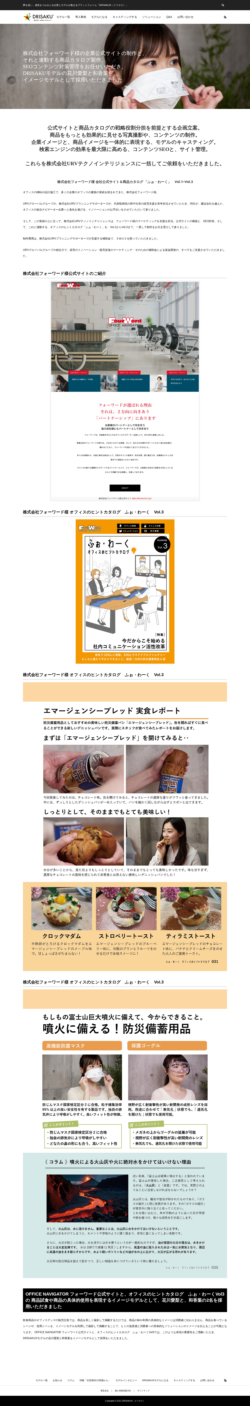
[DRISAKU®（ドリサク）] (38, 17)
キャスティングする (125, 16)
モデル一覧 (63, 16)
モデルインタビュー (126, 1380)
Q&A (169, 16)
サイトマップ (143, 1390)
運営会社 (105, 1390)
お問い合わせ (185, 16)
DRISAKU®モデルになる (155, 1380)
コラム (70, 1380)
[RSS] (225, 17)
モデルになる (99, 16)
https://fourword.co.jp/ (141, 498)
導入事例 (80, 16)
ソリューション (151, 16)
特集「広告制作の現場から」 (95, 1380)
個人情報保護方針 (123, 1390)
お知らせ (57, 1380)
